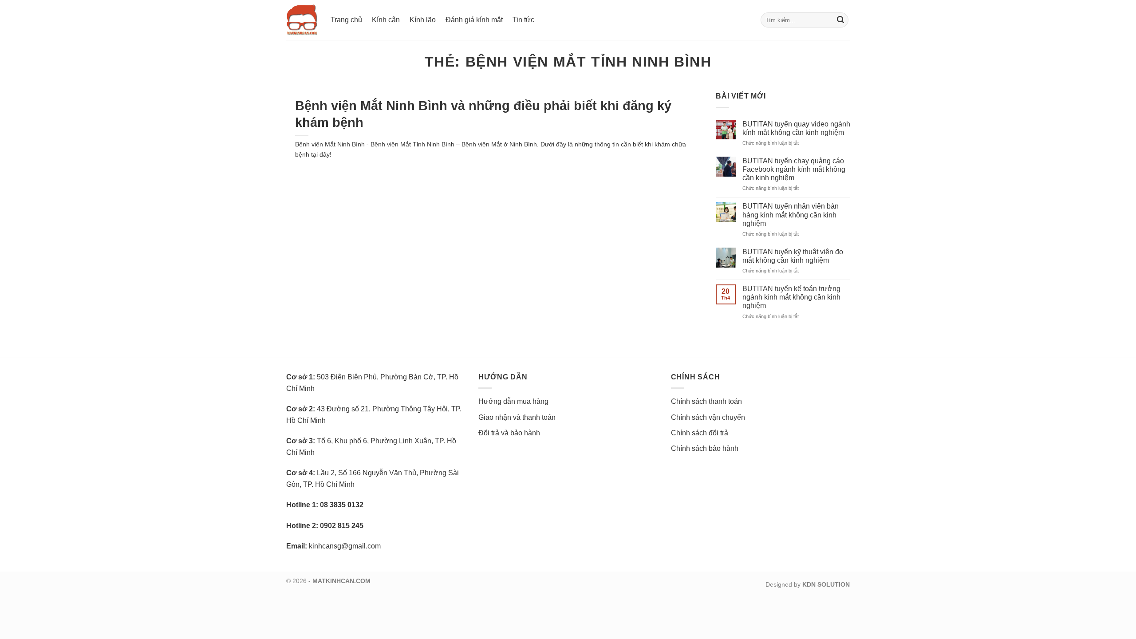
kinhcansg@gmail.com (345, 546)
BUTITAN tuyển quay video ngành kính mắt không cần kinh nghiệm (796, 128)
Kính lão (423, 20)
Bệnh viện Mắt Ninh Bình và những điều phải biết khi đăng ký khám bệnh (483, 114)
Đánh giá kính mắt (474, 20)
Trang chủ (346, 20)
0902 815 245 (341, 525)
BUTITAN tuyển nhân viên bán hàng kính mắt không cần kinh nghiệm (790, 214)
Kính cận (386, 20)
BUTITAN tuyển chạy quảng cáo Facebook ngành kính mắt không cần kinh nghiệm (793, 169)
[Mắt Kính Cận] (301, 20)
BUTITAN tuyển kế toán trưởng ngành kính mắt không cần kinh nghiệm (791, 297)
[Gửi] (840, 20)
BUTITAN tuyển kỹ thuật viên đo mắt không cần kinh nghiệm (792, 256)
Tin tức (523, 20)
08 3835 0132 (341, 505)
